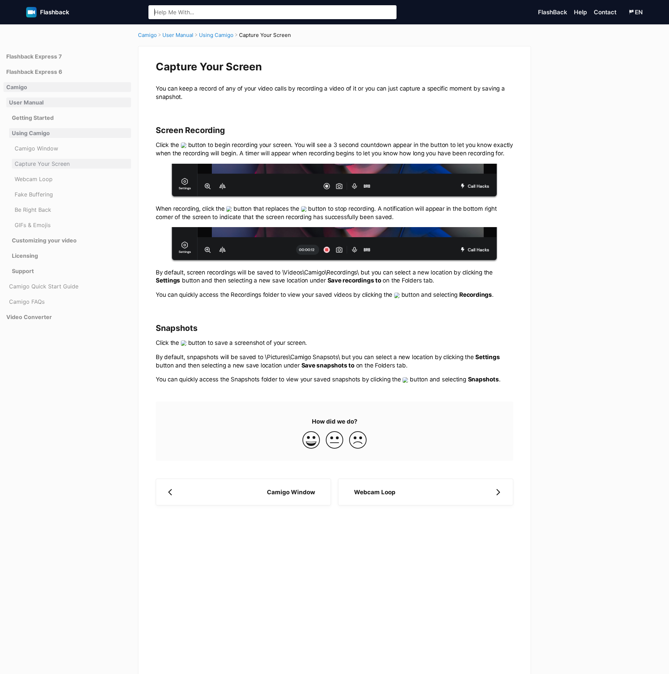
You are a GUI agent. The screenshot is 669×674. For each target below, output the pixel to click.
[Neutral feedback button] (334, 440)
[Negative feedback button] (358, 440)
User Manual (26, 102)
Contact (606, 12)
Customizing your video (44, 240)
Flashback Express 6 (34, 71)
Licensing (25, 255)
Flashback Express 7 (34, 56)
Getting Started (33, 117)
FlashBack (553, 12)
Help (581, 12)
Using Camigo (31, 133)
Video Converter (29, 316)
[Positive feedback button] (311, 440)
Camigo (16, 87)
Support (23, 271)
